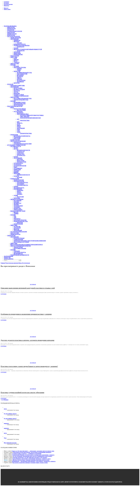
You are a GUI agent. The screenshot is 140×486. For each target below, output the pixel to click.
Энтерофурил (21, 80)
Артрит (16, 147)
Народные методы (20, 103)
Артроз (16, 149)
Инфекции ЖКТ (18, 54)
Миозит (16, 212)
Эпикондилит (18, 209)
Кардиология (11, 28)
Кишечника (17, 53)
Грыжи (16, 195)
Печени (16, 48)
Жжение (16, 59)
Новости (6, 8)
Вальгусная (20, 160)
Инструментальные (20, 248)
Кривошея (20, 190)
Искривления (18, 189)
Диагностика (14, 63)
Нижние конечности (23, 174)
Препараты (17, 142)
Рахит (15, 167)
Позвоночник (14, 178)
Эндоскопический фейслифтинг (30, 118)
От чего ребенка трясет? (10, 413)
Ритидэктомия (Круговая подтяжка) (32, 115)
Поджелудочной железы (21, 45)
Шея (18, 121)
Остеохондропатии (20, 165)
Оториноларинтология (14, 31)
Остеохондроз (18, 163)
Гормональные (18, 239)
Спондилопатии (19, 181)
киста (5, 408)
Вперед (6, 399)
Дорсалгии (17, 227)
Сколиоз (19, 194)
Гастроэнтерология (13, 36)
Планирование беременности (19, 255)
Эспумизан (20, 81)
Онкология (10, 30)
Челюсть (19, 123)
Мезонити (20, 112)
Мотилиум (20, 75)
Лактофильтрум (22, 74)
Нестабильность (19, 187)
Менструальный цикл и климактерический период (26, 244)
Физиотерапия (18, 224)
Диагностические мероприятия (20, 246)
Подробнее (3, 294)
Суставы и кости (15, 146)
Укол (5, 438)
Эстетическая (18, 111)
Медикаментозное (20, 102)
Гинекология (11, 235)
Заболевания (14, 39)
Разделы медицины (10, 26)
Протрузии (20, 196)
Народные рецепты (20, 252)
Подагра (16, 176)
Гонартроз (20, 152)
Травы (19, 70)
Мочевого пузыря (19, 89)
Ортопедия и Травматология (16, 145)
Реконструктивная (20, 109)
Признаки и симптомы (17, 85)
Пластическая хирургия (14, 106)
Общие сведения (15, 37)
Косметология (15, 140)
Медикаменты (18, 253)
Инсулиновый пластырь (10, 442)
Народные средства (20, 220)
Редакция (6, 3)
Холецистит (21, 50)
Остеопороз (17, 164)
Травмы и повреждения (21, 96)
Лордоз (19, 193)
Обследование (8, 256)
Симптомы (13, 57)
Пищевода (17, 40)
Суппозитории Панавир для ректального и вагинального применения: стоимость (33, 455)
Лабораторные (18, 247)
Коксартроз (20, 154)
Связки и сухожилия (16, 199)
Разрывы (16, 202)
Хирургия (17, 83)
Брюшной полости (20, 44)
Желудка (16, 41)
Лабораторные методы (21, 99)
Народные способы (20, 67)
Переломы (17, 173)
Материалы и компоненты (22, 136)
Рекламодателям (8, 4)
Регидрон (20, 76)
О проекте (6, 1)
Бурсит (16, 156)
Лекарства (17, 71)
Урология (10, 84)
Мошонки (17, 93)
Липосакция (21, 128)
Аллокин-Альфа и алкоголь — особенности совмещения (26, 453)
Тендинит (17, 207)
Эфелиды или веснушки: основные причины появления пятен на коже (30, 460)
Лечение (13, 65)
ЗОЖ (15, 217)
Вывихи (16, 172)
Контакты (6, 5)
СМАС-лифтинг (24, 116)
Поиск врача (7, 9)
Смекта (19, 77)
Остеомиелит (18, 168)
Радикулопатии (19, 180)
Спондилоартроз (22, 182)
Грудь (19, 127)
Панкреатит (20, 46)
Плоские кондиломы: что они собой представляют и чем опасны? (30, 457)
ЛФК (15, 216)
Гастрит (19, 43)
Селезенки (17, 52)
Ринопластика (24, 120)
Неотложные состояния (21, 242)
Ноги (18, 124)
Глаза (18, 132)
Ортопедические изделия (18, 231)
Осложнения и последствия (23, 143)
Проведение (14, 134)
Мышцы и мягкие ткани (17, 211)
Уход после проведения (18, 141)
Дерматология (12, 34)
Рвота (15, 61)
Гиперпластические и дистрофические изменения (30, 240)
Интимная (33, 284)
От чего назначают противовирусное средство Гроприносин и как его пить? (32, 456)
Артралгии (17, 226)
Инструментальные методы (23, 98)
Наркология (11, 32)
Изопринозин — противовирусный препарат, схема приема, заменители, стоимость (33, 461)
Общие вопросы (15, 234)
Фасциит (16, 171)
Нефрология (11, 35)
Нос (18, 119)
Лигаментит (17, 203)
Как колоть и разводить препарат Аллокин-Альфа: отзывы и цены (30, 462)
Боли (15, 58)
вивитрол (6, 423)
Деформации (18, 158)
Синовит (16, 204)
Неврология (11, 27)
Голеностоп (21, 151)
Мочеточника (18, 88)
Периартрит (17, 208)
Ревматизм (17, 169)
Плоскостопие (21, 162)
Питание (16, 66)
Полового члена (19, 94)
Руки (18, 129)
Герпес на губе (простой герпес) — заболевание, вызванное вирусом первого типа (33, 451)
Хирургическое (18, 105)
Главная (3, 263)
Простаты (17, 90)
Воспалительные (19, 238)
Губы (18, 131)
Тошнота (16, 62)
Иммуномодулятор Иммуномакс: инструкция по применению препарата (32, 452)
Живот (19, 125)
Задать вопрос (8, 259)
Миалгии (16, 229)
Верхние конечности (23, 150)
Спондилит (20, 184)
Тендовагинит (18, 206)
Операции (17, 251)
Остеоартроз (21, 155)
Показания (17, 137)
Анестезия (17, 138)
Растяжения (17, 200)
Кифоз (19, 191)
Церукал (19, 79)
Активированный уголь (24, 72)
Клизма (19, 68)
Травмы (16, 213)
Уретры (16, 92)
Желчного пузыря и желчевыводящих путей (28, 49)
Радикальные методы (21, 221)
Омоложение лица (23, 114)
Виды (12, 107)
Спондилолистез (22, 185)
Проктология (14, 55)
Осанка (16, 186)
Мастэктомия (21, 110)
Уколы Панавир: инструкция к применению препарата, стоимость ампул (31, 458)
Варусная (20, 159)
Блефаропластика (26, 133)
